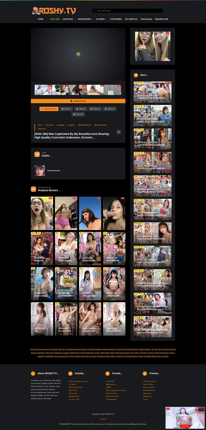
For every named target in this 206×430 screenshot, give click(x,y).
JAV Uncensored (149, 381)
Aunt (40, 125)
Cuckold (119, 350)
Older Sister (105, 353)
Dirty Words (110, 356)
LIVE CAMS (55, 19)
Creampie (60, 125)
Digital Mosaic (145, 350)
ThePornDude (146, 19)
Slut (125, 350)
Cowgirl (65, 353)
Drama (173, 350)
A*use (96, 353)
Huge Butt (89, 353)
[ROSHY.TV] (54, 10)
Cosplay (165, 356)
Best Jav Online (149, 387)
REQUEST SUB (161, 19)
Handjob (147, 356)
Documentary (60, 356)
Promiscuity (86, 356)
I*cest (82, 353)
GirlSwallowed (111, 399)
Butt (159, 356)
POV (72, 356)
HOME (40, 19)
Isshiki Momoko (53, 171)
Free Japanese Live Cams (79, 381)
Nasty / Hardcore (38, 353)
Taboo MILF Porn (112, 396)
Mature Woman (101, 125)
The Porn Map (111, 393)
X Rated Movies (149, 390)
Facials (150, 353)
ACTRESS (100, 19)
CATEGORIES (116, 19)
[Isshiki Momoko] (39, 170)
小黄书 (108, 387)
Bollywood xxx (111, 384)
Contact (103, 419)
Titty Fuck (50, 353)
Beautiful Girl (132, 350)
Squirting (58, 353)
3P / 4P (154, 350)
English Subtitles (95, 350)
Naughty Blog (74, 396)
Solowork (42, 129)
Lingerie (71, 125)
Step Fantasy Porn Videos (116, 390)
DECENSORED (84, 19)
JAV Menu (72, 384)
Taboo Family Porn (76, 387)
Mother (154, 356)
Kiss (132, 353)
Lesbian (119, 356)
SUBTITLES (68, 19)
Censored (49, 125)
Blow (160, 350)
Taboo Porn (73, 390)
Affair (112, 353)
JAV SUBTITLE (131, 19)
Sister (140, 356)
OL (68, 356)
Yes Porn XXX (74, 399)
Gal (124, 356)
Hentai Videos (148, 384)
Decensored (44, 350)
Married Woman (84, 125)
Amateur (143, 353)
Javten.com (73, 393)
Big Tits (61, 350)
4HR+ (136, 353)
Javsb (145, 399)
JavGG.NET (110, 381)
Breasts (126, 353)
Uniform (77, 356)
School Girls (74, 353)
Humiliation (49, 356)
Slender (166, 350)
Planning (119, 353)
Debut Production (161, 353)
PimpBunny (147, 396)
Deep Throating (98, 356)
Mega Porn (147, 393)
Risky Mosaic (132, 356)
